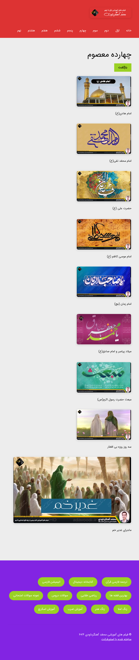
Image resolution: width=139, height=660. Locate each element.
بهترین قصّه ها (118, 595)
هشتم (31, 30)
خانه (128, 30)
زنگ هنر (100, 609)
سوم (95, 30)
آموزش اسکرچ (46, 609)
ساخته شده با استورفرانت (116, 639)
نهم (19, 30)
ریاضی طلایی (89, 595)
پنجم (70, 30)
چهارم (83, 30)
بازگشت (122, 67)
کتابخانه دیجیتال (83, 582)
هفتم (45, 30)
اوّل (117, 30)
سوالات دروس (60, 595)
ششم (57, 30)
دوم (106, 30)
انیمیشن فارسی (51, 582)
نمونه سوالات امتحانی (26, 595)
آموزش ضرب (75, 609)
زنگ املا (122, 609)
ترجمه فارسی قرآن (116, 582)
